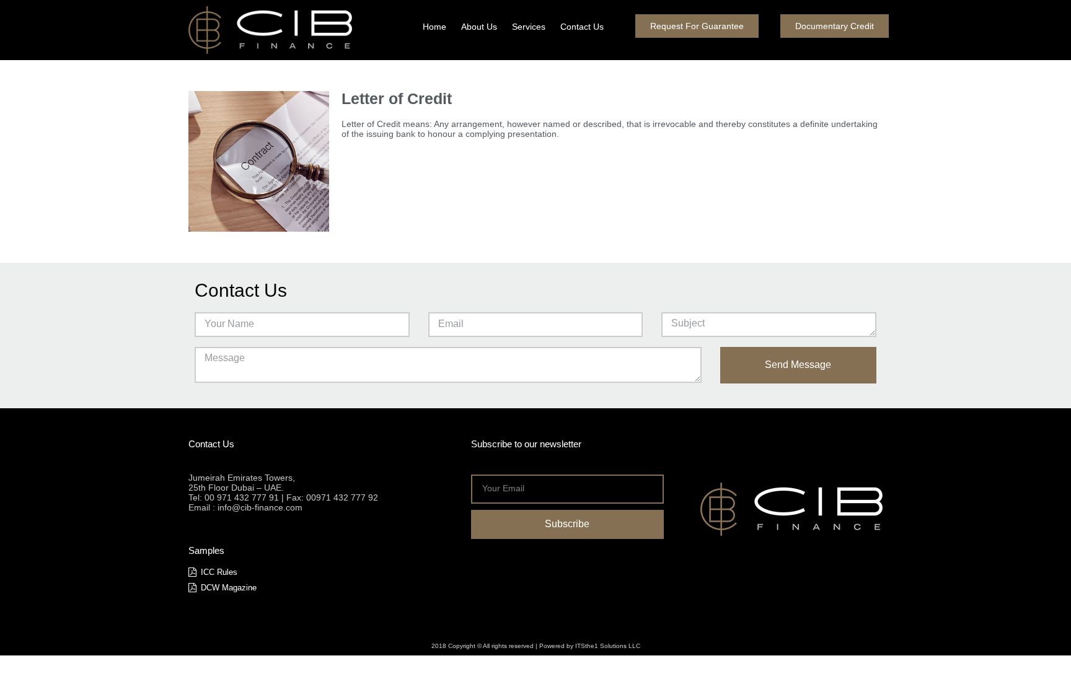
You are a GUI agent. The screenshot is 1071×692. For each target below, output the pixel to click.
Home (434, 27)
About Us (479, 27)
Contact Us (582, 27)
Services (528, 27)
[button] (697, 26)
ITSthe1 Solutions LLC (607, 645)
